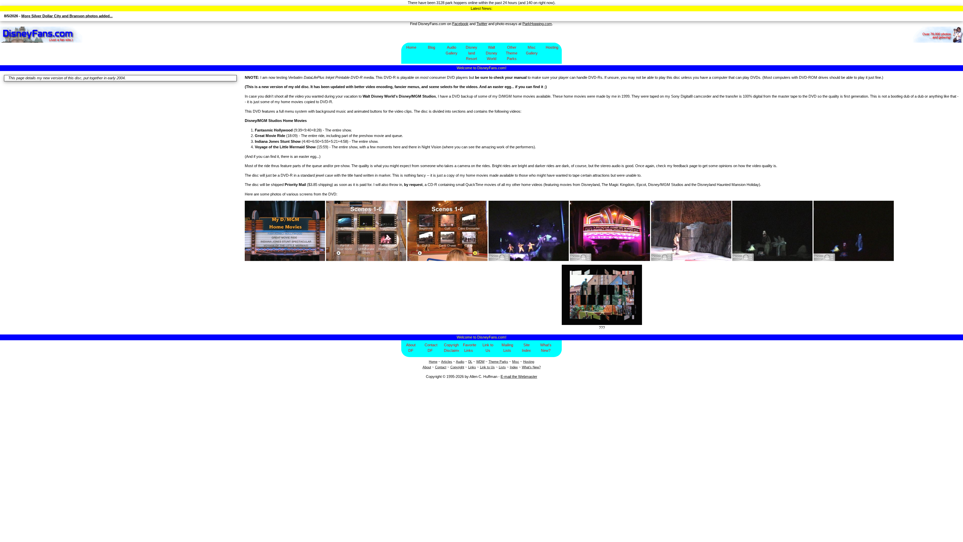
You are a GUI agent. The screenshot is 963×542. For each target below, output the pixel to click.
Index (514, 367)
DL (470, 362)
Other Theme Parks (511, 53)
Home (411, 47)
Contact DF (431, 348)
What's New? (545, 348)
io (463, 362)
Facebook (460, 24)
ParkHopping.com (537, 24)
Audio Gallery (451, 50)
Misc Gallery (532, 50)
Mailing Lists (507, 348)
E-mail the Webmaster (519, 376)
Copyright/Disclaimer (451, 348)
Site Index (526, 348)
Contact (440, 367)
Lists (502, 367)
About (427, 367)
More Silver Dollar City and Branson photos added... (67, 16)
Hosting (552, 47)
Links (472, 367)
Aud (459, 362)
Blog (431, 47)
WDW (480, 362)
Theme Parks (498, 362)
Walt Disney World (491, 53)
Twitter (481, 24)
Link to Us (488, 348)
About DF (411, 348)
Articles (446, 362)
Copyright (457, 367)
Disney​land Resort (471, 53)
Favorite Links (469, 348)
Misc (515, 362)
